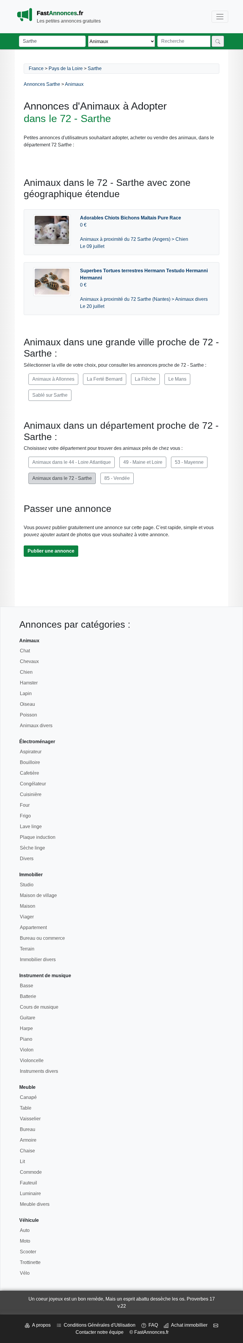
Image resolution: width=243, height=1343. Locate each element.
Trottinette (30, 1262)
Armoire (28, 1140)
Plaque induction (37, 837)
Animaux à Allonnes (53, 379)
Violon (26, 1049)
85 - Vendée (117, 478)
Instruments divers (39, 1071)
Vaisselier (30, 1118)
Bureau (27, 1129)
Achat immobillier (188, 1325)
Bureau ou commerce (42, 938)
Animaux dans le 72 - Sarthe (62, 478)
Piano (26, 1039)
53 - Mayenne (189, 462)
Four (25, 805)
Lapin (26, 693)
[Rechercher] (218, 41)
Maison (27, 906)
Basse (26, 985)
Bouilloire (30, 762)
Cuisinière (30, 794)
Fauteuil (28, 1182)
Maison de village (38, 895)
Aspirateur (30, 751)
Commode (31, 1172)
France (36, 68)
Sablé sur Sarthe (50, 395)
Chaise (27, 1150)
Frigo (25, 815)
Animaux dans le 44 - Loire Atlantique (71, 462)
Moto (25, 1241)
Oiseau (27, 704)
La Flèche (145, 379)
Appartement (33, 927)
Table (25, 1108)
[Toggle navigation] (220, 17)
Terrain (27, 948)
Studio (26, 884)
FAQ (152, 1325)
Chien (26, 672)
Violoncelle (32, 1060)
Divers (26, 858)
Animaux (74, 84)
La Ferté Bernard (104, 379)
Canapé (28, 1097)
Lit (22, 1161)
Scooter (28, 1251)
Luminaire (30, 1193)
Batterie (28, 996)
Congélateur (33, 783)
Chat (25, 650)
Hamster (29, 682)
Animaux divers (36, 725)
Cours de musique (39, 1007)
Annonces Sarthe (42, 84)
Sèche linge (32, 847)
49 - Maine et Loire (142, 462)
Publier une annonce (51, 550)
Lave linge (31, 826)
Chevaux (29, 661)
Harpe (26, 1028)
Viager (27, 916)
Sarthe (95, 68)
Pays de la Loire (66, 68)
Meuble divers (34, 1204)
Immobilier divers (38, 959)
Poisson (28, 714)
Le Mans (177, 379)
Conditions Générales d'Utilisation (98, 1325)
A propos (40, 1325)
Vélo (25, 1273)
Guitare (27, 1017)
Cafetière (29, 773)
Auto (25, 1230)
